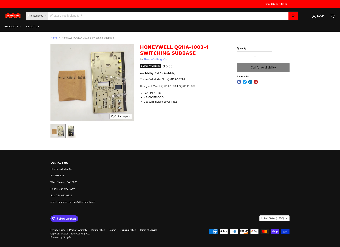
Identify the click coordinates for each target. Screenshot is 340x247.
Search (112, 230)
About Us (32, 26)
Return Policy (98, 230)
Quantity (241, 48)
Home (54, 37)
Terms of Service (148, 230)
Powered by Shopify (60, 237)
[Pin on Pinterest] (256, 82)
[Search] (293, 16)
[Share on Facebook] (239, 82)
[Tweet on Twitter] (245, 82)
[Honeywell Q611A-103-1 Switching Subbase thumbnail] (57, 131)
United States (276, 4)
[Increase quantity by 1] (268, 55)
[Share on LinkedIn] (250, 82)
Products (11, 26)
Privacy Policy (57, 230)
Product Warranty (78, 230)
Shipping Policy (128, 230)
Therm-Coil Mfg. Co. (155, 59)
